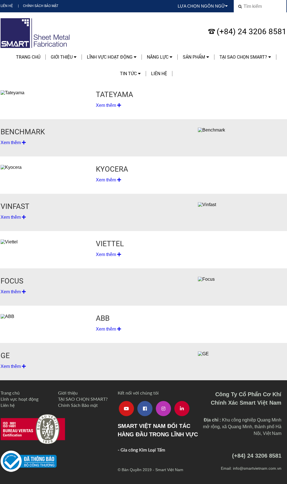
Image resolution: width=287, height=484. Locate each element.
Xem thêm (106, 105)
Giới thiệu (62, 57)
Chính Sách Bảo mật (40, 6)
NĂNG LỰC (158, 57)
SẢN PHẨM (194, 57)
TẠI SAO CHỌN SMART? (243, 57)
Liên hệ (7, 6)
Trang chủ (28, 57)
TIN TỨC (129, 73)
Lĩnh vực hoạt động (110, 57)
